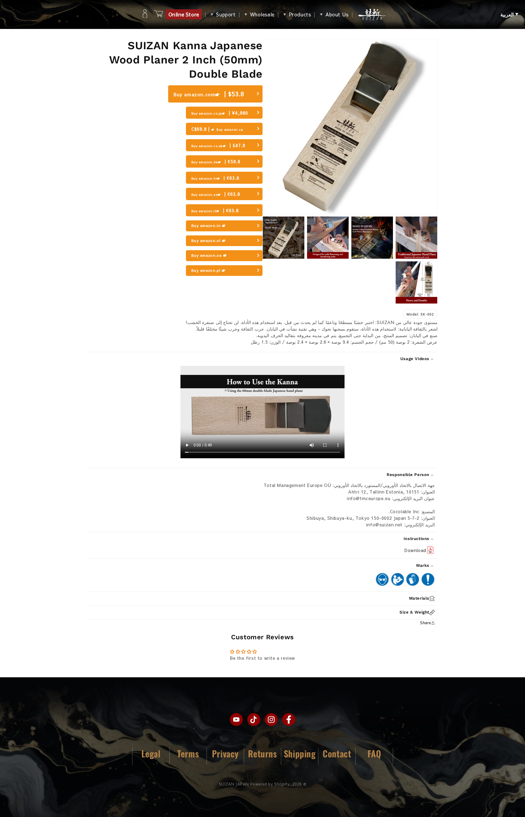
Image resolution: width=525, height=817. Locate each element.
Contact (337, 753)
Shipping (300, 753)
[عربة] (158, 14)
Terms (188, 753)
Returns (262, 753)
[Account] (144, 14)
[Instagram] (271, 719)
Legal (151, 753)
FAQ (374, 753)
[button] (509, 14)
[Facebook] (288, 719)
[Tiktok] (253, 719)
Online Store (183, 14)
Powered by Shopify (270, 784)
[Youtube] (236, 719)
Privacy (225, 753)
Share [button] (425, 622)
